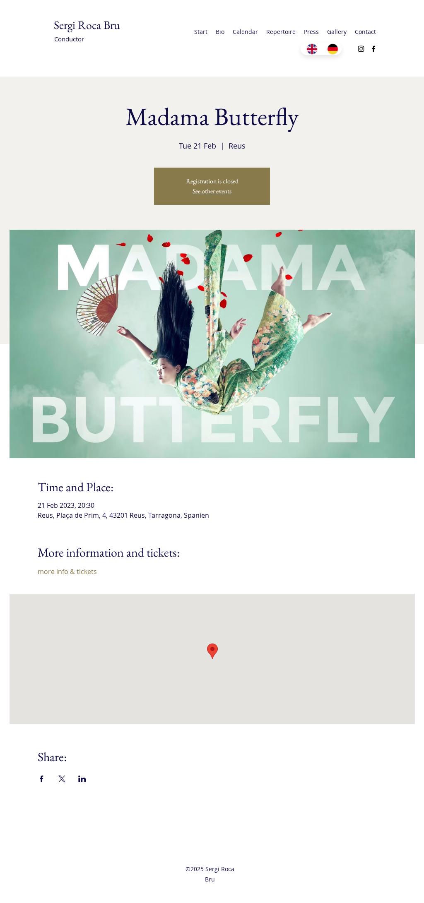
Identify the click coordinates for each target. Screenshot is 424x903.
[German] (331, 49)
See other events (212, 191)
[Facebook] (373, 49)
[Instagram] (361, 49)
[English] (311, 49)
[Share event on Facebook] (42, 779)
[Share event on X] (62, 779)
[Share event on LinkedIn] (82, 779)
